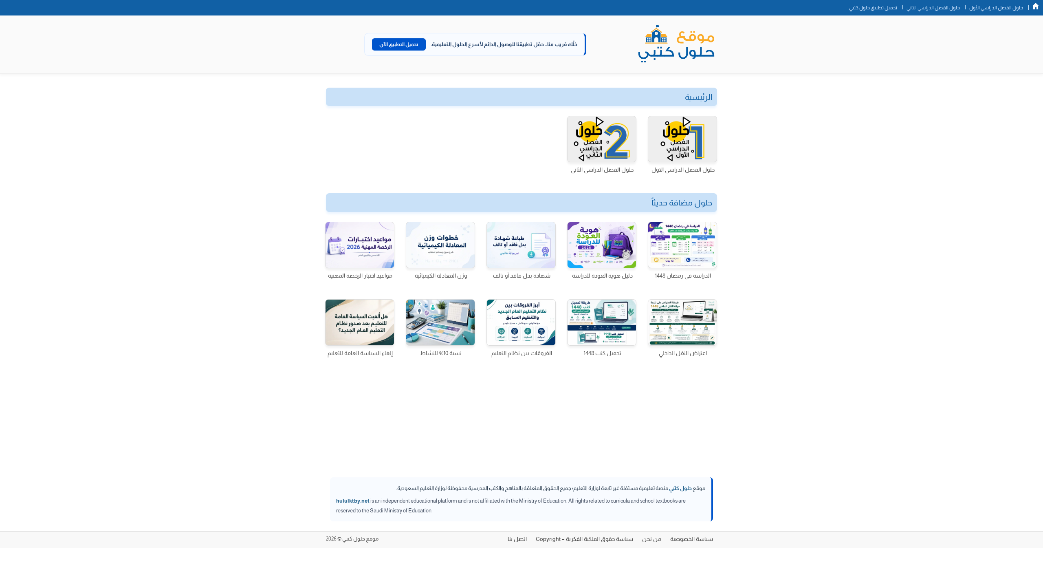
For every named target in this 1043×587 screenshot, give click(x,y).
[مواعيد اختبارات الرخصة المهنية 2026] (359, 245)
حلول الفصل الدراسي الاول (683, 169)
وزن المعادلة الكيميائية (441, 275)
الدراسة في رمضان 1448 (683, 275)
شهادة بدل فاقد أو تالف (521, 275)
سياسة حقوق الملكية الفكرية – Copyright (584, 539)
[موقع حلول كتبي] (676, 44)
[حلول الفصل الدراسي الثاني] (601, 139)
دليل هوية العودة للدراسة (602, 275)
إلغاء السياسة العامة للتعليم (360, 353)
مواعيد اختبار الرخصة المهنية (360, 275)
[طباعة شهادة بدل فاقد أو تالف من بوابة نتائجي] (521, 245)
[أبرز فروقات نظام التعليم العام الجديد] (521, 322)
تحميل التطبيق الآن (398, 44)
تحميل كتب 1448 (602, 353)
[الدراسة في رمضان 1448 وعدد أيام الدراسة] (682, 245)
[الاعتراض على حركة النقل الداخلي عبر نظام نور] (682, 322)
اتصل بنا (517, 539)
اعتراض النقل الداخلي (683, 353)
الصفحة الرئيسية (1035, 6)
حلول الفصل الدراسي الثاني (933, 8)
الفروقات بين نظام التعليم (521, 353)
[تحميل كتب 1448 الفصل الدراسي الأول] (601, 322)
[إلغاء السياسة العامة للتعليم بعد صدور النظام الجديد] (359, 322)
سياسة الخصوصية (691, 539)
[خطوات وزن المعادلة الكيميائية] (440, 245)
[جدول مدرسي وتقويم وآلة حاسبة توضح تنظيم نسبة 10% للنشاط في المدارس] (440, 322)
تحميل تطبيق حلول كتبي (873, 8)
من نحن (651, 539)
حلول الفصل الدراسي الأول (996, 8)
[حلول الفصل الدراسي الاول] (682, 139)
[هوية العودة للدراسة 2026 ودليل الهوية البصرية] (601, 245)
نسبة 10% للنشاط (441, 353)
